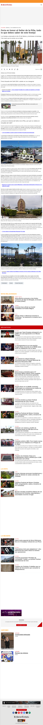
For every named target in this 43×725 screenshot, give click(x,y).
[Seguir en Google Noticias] (41, 69)
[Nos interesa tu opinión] (21, 702)
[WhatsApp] (7, 69)
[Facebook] (2, 69)
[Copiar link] (15, 69)
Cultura (11, 283)
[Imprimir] (17, 69)
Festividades (4, 283)
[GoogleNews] (24, 713)
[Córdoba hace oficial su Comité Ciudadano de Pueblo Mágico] (7, 308)
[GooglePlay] (30, 713)
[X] (4, 69)
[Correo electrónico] (12, 69)
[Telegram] (9, 69)
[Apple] (27, 713)
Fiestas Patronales (19, 283)
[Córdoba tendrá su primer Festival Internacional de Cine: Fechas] (7, 404)
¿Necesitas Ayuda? (21, 709)
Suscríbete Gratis (21, 625)
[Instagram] (21, 713)
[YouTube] (19, 713)
